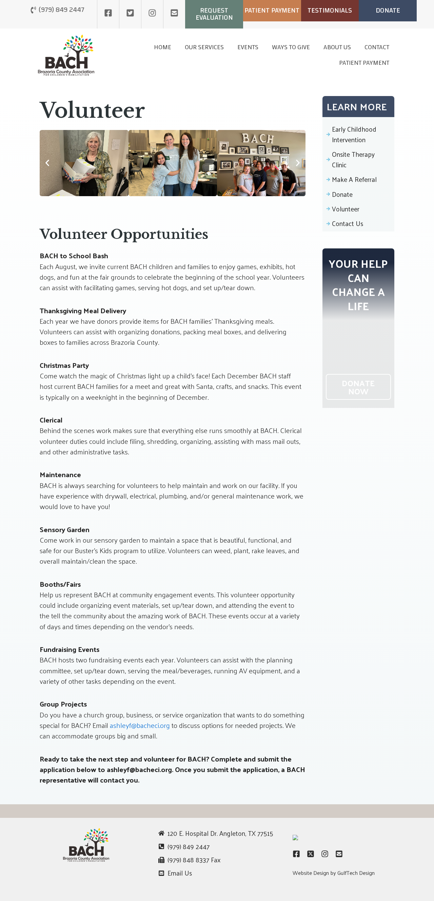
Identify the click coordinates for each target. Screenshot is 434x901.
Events (247, 47)
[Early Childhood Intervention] (358, 132)
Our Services (204, 47)
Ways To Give (291, 47)
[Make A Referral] (358, 177)
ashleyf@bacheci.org (140, 725)
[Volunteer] (358, 207)
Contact (376, 47)
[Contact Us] (358, 221)
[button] (47, 163)
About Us (337, 47)
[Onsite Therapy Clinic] (358, 157)
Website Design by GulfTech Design (334, 873)
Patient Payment (364, 63)
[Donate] (358, 192)
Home (162, 47)
